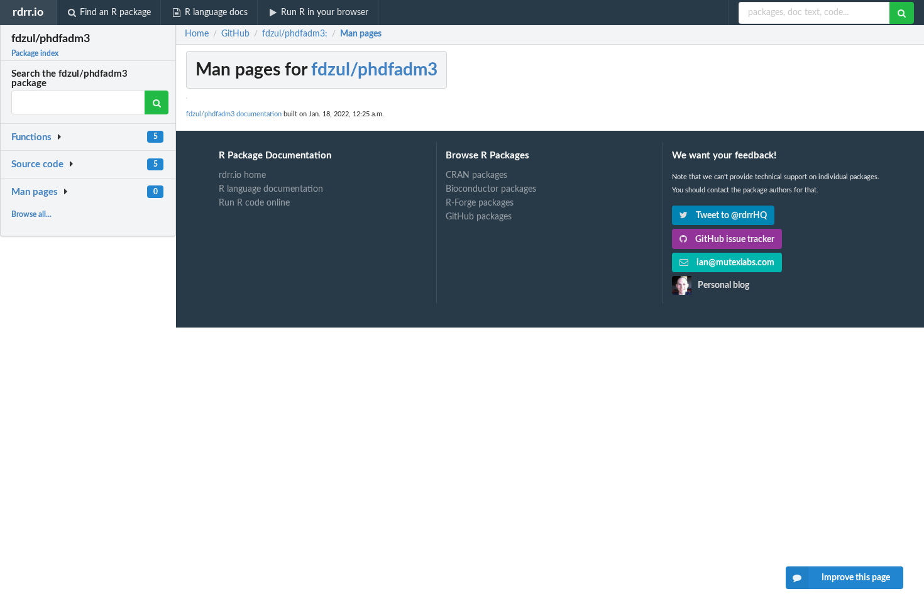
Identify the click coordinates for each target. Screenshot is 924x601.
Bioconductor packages (491, 189)
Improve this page (856, 577)
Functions (31, 137)
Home (197, 34)
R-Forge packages (480, 203)
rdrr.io (28, 12)
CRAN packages (476, 175)
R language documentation (271, 189)
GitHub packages (479, 216)
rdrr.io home (242, 175)
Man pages (34, 192)
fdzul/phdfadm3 (374, 70)
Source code (37, 164)
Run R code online (254, 203)
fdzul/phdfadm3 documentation (234, 114)
